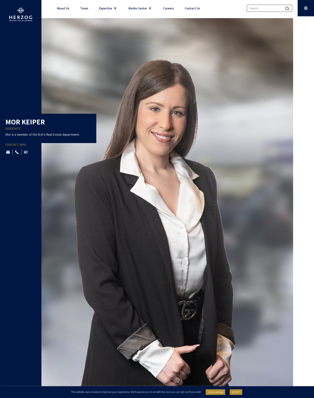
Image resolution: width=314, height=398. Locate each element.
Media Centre (137, 8)
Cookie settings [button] (215, 392)
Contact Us (192, 8)
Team (84, 8)
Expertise (105, 8)
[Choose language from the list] (306, 8)
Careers (168, 8)
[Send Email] (8, 152)
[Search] (287, 8)
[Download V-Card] (25, 152)
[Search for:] (269, 8)
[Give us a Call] (16, 152)
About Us (63, 8)
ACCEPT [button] (236, 392)
